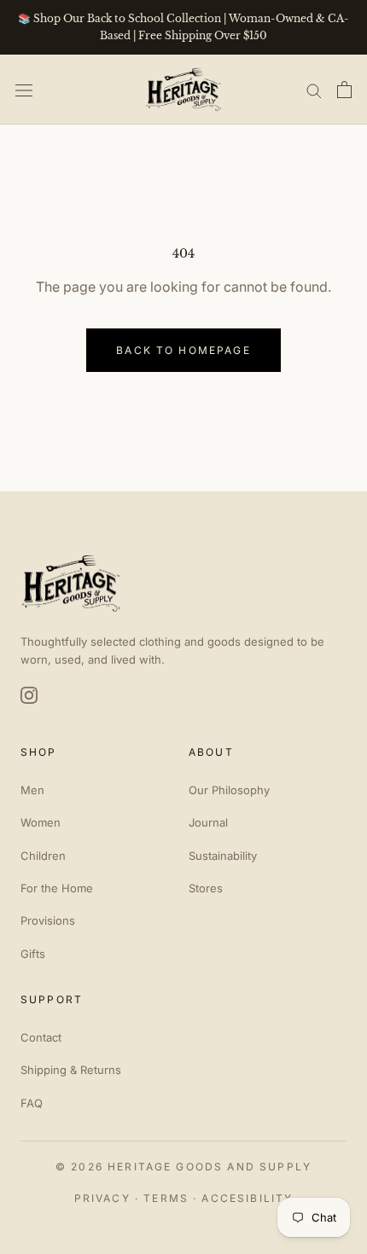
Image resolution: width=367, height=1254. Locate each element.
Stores (206, 888)
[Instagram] (29, 695)
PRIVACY (102, 1198)
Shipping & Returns (70, 1070)
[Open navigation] (23, 89)
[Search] (314, 89)
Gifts (32, 954)
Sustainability (223, 855)
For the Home (56, 888)
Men (32, 790)
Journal (208, 822)
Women (40, 822)
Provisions (47, 920)
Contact (40, 1037)
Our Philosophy (229, 790)
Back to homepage (183, 350)
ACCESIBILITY (247, 1198)
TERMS (166, 1198)
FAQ (31, 1103)
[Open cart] (344, 89)
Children (43, 855)
